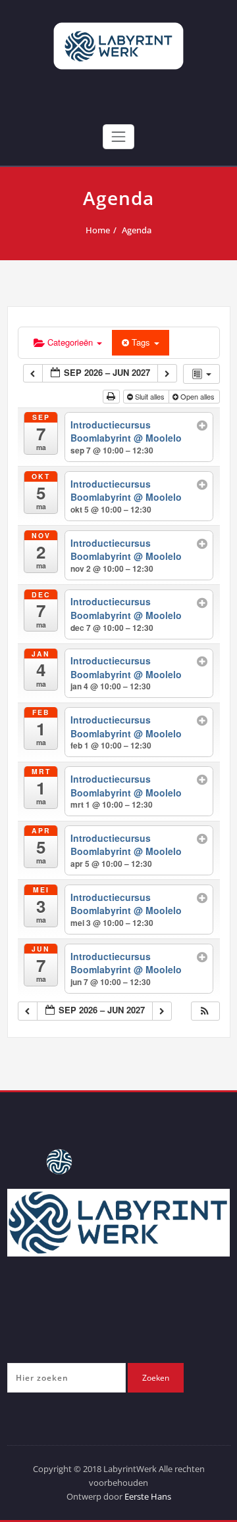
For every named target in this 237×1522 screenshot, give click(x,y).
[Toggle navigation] (118, 136)
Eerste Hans (147, 1496)
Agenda (136, 230)
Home (98, 230)
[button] (205, 1011)
